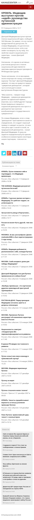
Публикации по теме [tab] (11, 162)
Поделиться (8, 32)
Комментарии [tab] (9, 166)
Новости (5, 429)
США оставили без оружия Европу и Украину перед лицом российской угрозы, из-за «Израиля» (16, 437)
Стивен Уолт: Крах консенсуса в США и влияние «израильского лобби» (17, 457)
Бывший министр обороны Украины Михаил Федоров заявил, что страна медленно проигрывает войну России (17, 499)
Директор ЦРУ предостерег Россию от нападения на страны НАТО (17, 489)
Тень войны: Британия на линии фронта (15, 466)
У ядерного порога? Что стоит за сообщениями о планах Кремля (15, 447)
